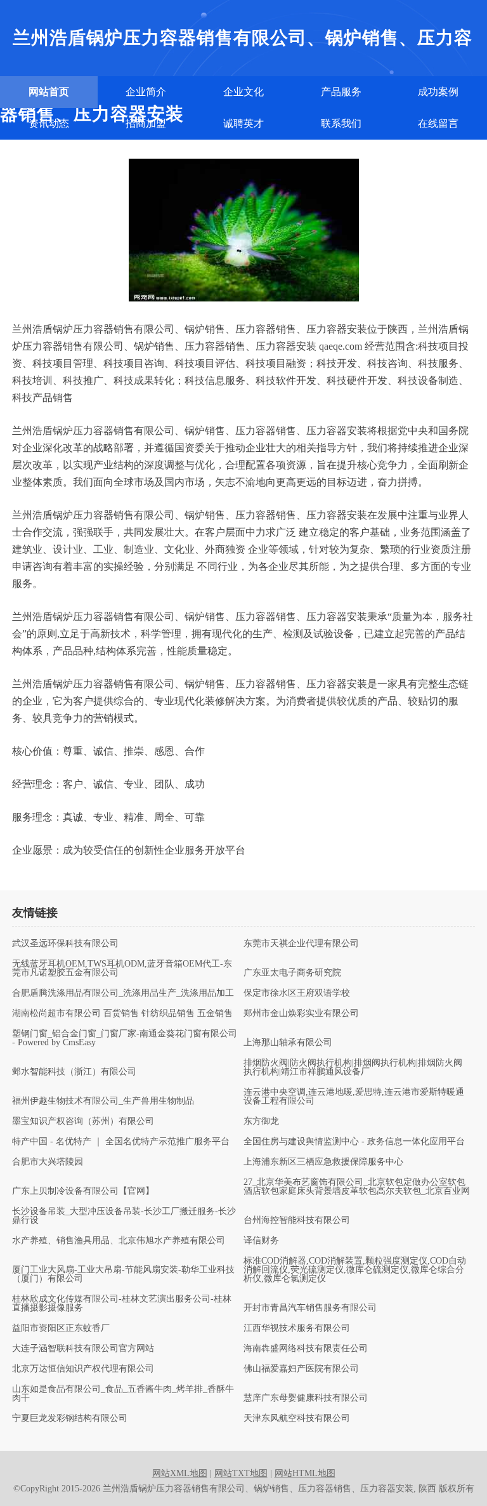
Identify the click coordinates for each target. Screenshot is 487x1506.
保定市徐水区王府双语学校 (297, 993)
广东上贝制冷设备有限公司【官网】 (83, 1191)
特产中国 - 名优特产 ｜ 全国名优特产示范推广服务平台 (121, 1141)
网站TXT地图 (241, 1473)
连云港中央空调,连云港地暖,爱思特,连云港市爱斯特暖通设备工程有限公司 (354, 1097)
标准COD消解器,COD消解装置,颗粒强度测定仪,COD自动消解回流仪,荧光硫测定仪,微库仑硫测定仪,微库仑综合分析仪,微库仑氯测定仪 (355, 1270)
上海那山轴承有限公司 (288, 1042)
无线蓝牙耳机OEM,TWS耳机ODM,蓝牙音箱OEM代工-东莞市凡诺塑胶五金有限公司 (122, 968)
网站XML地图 (179, 1473)
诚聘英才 (243, 123)
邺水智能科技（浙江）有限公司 (74, 1071)
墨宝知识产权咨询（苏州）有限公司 (83, 1121)
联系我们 (341, 123)
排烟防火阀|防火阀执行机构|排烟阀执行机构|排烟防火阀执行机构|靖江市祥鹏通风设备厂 (353, 1067)
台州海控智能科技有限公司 (297, 1220)
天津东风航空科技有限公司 (297, 1418)
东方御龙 (261, 1121)
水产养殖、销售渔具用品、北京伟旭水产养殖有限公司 (118, 1240)
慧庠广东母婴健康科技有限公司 (306, 1398)
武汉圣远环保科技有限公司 (65, 943)
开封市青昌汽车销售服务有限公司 (310, 1308)
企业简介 (146, 91)
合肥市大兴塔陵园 (47, 1162)
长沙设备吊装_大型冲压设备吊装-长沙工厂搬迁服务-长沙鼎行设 (124, 1216)
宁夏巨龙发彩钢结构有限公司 (69, 1418)
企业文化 (243, 91)
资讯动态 (49, 123)
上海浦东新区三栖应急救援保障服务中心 (323, 1162)
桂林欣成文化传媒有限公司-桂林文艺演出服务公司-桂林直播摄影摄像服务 (121, 1303)
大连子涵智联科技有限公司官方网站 (83, 1348)
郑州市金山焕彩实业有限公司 (301, 1013)
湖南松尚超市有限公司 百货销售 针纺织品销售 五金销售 (122, 1013)
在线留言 (438, 123)
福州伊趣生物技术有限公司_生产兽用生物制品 (103, 1101)
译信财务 (261, 1240)
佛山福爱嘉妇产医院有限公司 (301, 1368)
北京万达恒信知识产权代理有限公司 (83, 1368)
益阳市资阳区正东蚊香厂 (61, 1328)
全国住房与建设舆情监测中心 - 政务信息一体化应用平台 (354, 1141)
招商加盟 (146, 123)
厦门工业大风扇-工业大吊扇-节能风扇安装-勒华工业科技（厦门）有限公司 (123, 1274)
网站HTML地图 (305, 1473)
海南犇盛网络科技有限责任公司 (306, 1348)
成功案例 (438, 91)
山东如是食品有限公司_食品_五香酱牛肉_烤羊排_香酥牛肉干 (123, 1394)
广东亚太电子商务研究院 (292, 972)
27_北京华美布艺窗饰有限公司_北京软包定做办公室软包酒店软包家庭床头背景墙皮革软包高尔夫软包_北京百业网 (357, 1187)
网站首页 (49, 91)
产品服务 (341, 91)
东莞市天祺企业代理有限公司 (301, 943)
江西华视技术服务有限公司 (297, 1328)
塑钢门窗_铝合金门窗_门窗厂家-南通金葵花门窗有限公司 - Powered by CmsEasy (124, 1038)
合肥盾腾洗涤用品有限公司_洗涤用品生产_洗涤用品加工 (123, 993)
